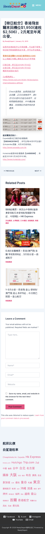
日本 (12, 483)
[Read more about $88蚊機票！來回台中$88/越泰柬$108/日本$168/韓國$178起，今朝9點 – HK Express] (22, 197)
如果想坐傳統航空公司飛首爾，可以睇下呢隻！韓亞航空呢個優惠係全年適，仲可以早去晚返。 (22, 59)
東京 (36, 482)
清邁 (29, 488)
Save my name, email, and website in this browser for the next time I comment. (22, 396)
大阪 (13, 475)
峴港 (23, 475)
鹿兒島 (15, 505)
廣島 (34, 475)
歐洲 (14, 489)
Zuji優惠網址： (9, 77)
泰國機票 (31, 221)
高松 (5, 506)
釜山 (33, 493)
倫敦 (10, 468)
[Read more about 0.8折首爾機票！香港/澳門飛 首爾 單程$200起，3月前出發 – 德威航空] (22, 238)
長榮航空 (6, 501)
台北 (22, 468)
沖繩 (23, 488)
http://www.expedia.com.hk (14, 147)
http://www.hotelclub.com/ (14, 159)
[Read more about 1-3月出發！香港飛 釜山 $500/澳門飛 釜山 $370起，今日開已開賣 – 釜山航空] (22, 277)
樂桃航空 (7, 488)
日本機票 (23, 221)
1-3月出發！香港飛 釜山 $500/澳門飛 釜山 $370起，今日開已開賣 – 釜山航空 (21, 293)
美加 (22, 494)
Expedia (21, 457)
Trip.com (28, 462)
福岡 (17, 494)
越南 (27, 493)
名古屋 (30, 468)
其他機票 (9, 221)
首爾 (13, 500)
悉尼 (39, 475)
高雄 (9, 506)
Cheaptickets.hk (10, 457)
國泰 (5, 475)
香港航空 (23, 500)
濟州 (5, 493)
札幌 (30, 482)
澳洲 (35, 489)
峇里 (19, 475)
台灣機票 (16, 221)
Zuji (37, 462)
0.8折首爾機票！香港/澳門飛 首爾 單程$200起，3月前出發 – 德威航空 (22, 254)
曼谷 (24, 482)
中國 (5, 468)
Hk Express (33, 456)
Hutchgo (17, 462)
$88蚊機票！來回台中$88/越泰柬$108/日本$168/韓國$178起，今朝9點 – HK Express (22, 213)
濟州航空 (11, 494)
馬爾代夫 (33, 501)
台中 (15, 468)
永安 (18, 489)
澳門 (39, 489)
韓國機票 (9, 262)
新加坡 (6, 482)
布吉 (28, 475)
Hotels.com (6, 463)
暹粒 (17, 482)
